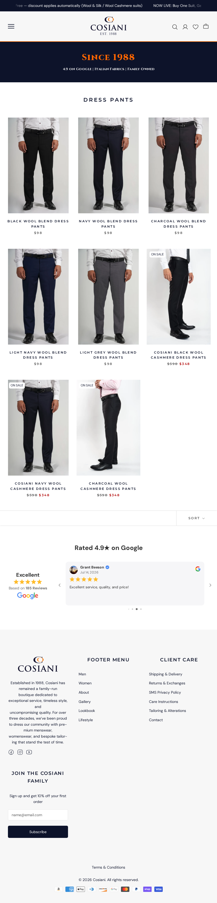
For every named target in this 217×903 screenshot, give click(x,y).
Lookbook (87, 710)
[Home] (38, 664)
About (84, 692)
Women (85, 683)
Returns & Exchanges (167, 683)
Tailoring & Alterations (167, 710)
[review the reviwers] (197, 570)
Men (82, 674)
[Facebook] (11, 752)
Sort (194, 518)
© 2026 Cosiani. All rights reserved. (109, 879)
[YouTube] (29, 752)
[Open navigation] (11, 26)
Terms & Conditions (108, 867)
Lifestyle (86, 719)
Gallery (85, 701)
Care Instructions (163, 701)
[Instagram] (20, 752)
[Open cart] (206, 26)
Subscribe (38, 831)
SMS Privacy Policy (165, 692)
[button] (195, 26)
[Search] (175, 26)
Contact (156, 719)
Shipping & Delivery (165, 674)
